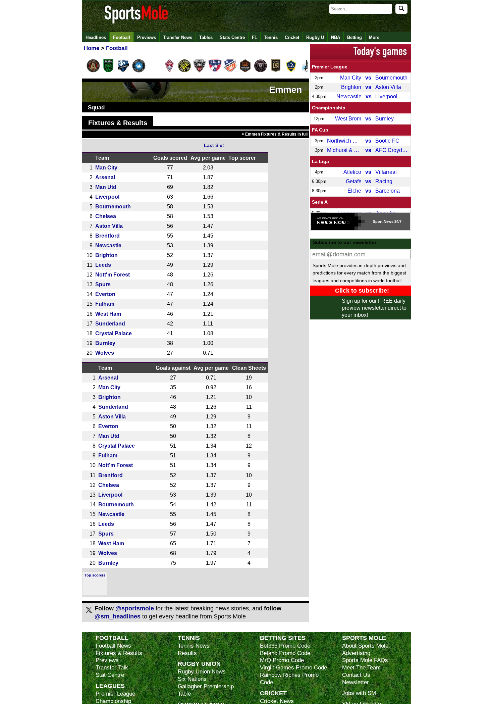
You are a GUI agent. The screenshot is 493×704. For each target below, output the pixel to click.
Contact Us (356, 675)
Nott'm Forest (112, 274)
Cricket (292, 37)
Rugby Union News (202, 671)
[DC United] (199, 71)
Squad (96, 107)
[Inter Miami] (260, 71)
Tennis (271, 37)
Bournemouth (113, 206)
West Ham (108, 314)
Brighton (106, 255)
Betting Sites (283, 637)
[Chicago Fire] (154, 71)
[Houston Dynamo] (245, 71)
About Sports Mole (365, 646)
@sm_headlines (118, 616)
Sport (378, 221)
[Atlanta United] (93, 71)
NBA (335, 37)
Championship (328, 107)
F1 (254, 37)
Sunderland (110, 323)
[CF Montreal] (123, 71)
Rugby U (315, 37)
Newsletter (355, 682)
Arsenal (105, 177)
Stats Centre (232, 37)
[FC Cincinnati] (230, 71)
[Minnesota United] (306, 71)
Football (121, 37)
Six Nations (192, 679)
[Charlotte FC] (139, 71)
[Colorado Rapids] (169, 71)
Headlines (96, 37)
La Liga (320, 161)
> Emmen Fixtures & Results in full (275, 134)
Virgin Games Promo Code (293, 667)
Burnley (105, 343)
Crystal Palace (113, 333)
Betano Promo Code (285, 653)
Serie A (320, 202)
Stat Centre (110, 675)
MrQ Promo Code (282, 660)
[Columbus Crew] (184, 71)
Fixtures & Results (117, 123)
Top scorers (95, 575)
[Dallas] (215, 71)
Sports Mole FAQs (365, 660)
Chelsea (105, 216)
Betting (354, 37)
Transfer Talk (112, 667)
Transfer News (177, 37)
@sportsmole (134, 608)
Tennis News (194, 646)
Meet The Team (361, 667)
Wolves (104, 353)
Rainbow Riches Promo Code (289, 679)
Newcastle (108, 245)
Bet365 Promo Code (285, 646)
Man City (106, 167)
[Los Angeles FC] (275, 71)
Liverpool (107, 197)
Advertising (356, 653)
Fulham (104, 304)
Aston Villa (109, 226)
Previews (146, 37)
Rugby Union (199, 663)
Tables (206, 37)
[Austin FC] (108, 71)
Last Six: (214, 145)
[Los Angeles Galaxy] (291, 71)
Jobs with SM (359, 693)
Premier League (329, 66)
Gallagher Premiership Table (206, 690)
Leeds (103, 265)
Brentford (107, 236)
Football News (113, 646)
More (374, 37)
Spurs (103, 284)
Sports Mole (364, 637)
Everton (105, 294)
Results (187, 653)
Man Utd (105, 187)
